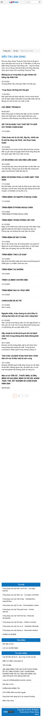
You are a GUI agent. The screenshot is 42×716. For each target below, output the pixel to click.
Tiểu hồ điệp (7, 665)
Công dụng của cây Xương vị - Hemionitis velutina (20, 630)
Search (39, 2)
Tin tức (15, 51)
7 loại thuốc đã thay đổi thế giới (15, 90)
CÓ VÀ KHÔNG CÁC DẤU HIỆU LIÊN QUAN (19, 160)
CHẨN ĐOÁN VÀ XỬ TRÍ (12, 301)
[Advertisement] (21, 26)
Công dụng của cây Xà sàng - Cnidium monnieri (19, 622)
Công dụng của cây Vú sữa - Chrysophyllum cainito (21, 605)
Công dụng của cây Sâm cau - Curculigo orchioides (21, 595)
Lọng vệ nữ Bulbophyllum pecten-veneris (17, 680)
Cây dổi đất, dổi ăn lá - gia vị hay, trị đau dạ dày (19, 657)
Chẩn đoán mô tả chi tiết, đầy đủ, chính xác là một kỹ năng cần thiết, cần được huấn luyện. (20, 140)
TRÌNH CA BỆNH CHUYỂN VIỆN (15, 280)
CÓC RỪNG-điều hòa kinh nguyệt (14, 692)
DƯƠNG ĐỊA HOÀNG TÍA (11, 688)
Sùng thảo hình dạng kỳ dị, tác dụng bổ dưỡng (19, 696)
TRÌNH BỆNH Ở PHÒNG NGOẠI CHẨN (17, 207)
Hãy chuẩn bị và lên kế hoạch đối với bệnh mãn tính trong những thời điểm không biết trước (20, 336)
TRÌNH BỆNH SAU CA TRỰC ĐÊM (16, 290)
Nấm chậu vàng (8, 701)
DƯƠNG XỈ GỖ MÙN (9, 634)
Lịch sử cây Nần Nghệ (10, 648)
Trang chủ (6, 51)
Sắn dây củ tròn (8, 644)
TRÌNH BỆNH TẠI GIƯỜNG (12, 269)
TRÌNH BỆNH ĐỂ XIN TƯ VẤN (14, 237)
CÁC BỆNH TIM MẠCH (11, 107)
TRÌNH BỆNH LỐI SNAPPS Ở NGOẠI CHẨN (19, 197)
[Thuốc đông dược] (13, 2)
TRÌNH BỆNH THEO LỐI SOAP (14, 255)
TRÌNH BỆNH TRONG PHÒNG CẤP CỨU (18, 220)
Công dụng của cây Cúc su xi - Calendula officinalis (21, 626)
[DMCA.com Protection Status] (8, 712)
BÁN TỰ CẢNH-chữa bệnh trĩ (13, 661)
